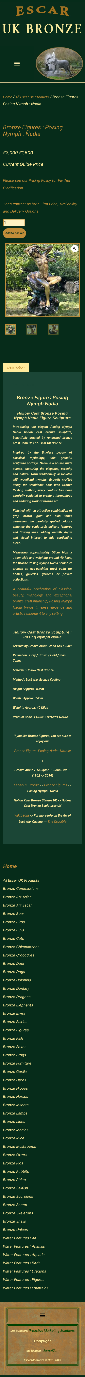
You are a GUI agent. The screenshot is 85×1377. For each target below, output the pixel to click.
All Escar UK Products (32, 97)
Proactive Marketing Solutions (52, 1330)
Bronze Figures (55, 785)
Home (7, 97)
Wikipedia (21, 815)
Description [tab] (16, 367)
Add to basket (14, 233)
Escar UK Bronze (26, 785)
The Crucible (56, 821)
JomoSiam (51, 1351)
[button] (17, 63)
